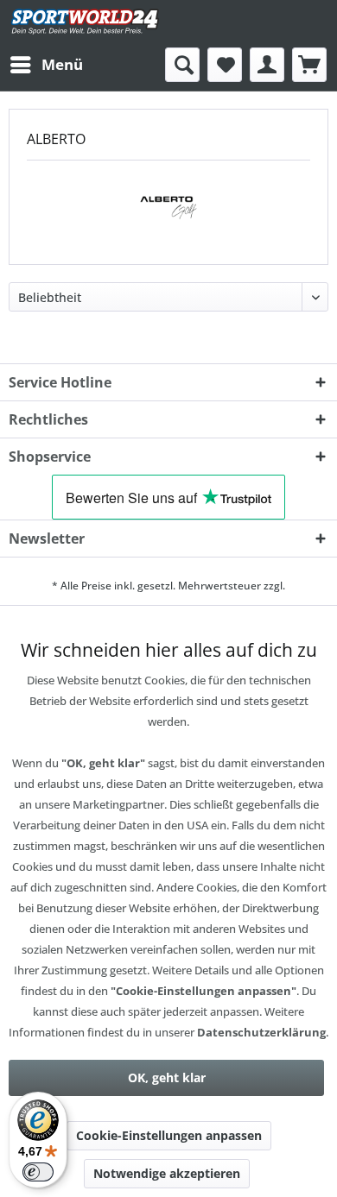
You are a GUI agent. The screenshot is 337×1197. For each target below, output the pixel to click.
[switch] (38, 1171)
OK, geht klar (167, 1077)
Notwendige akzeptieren (166, 1173)
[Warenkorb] (309, 64)
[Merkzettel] (224, 64)
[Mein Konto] (267, 64)
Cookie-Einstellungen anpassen (169, 1135)
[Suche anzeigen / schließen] (182, 64)
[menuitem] (46, 64)
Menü (62, 64)
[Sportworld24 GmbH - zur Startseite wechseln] (85, 24)
